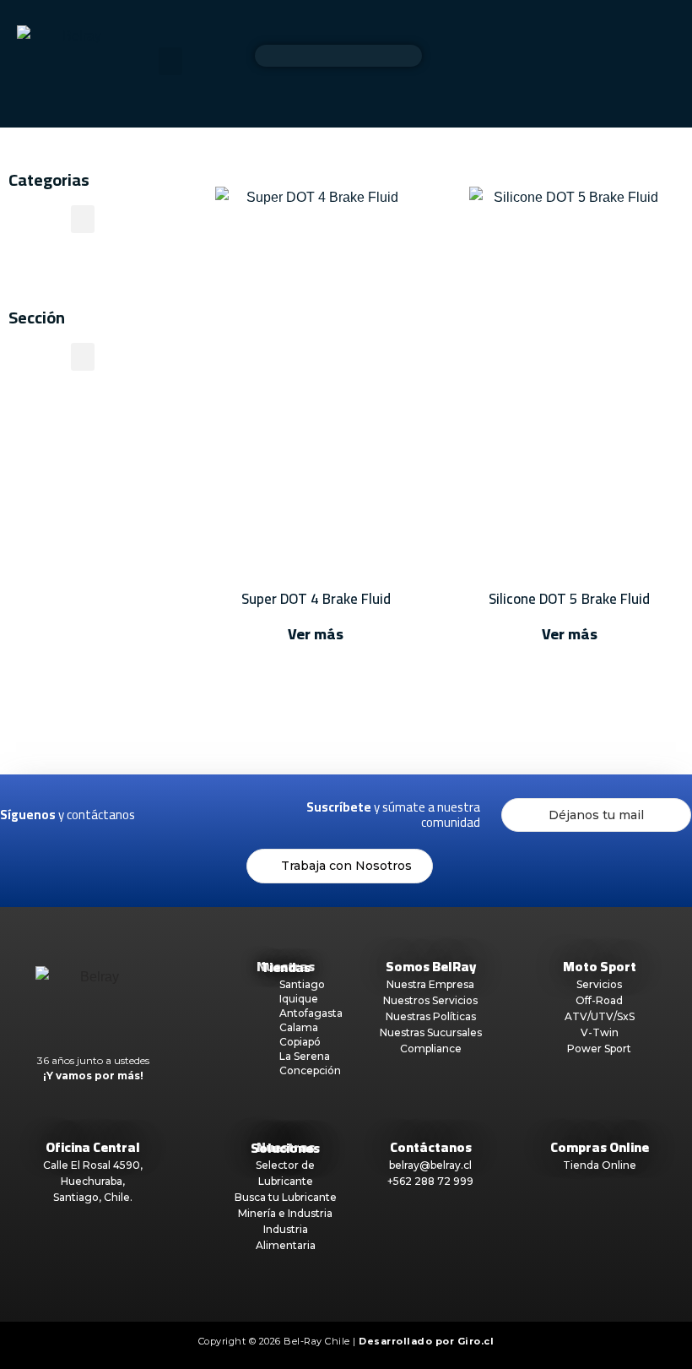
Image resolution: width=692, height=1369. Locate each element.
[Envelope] (276, 815)
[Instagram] (203, 815)
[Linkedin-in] (240, 815)
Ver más (315, 634)
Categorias (48, 179)
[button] (170, 61)
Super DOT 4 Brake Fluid (316, 598)
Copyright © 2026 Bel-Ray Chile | (346, 1341)
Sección (36, 317)
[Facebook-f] (167, 815)
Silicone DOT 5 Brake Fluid (569, 598)
